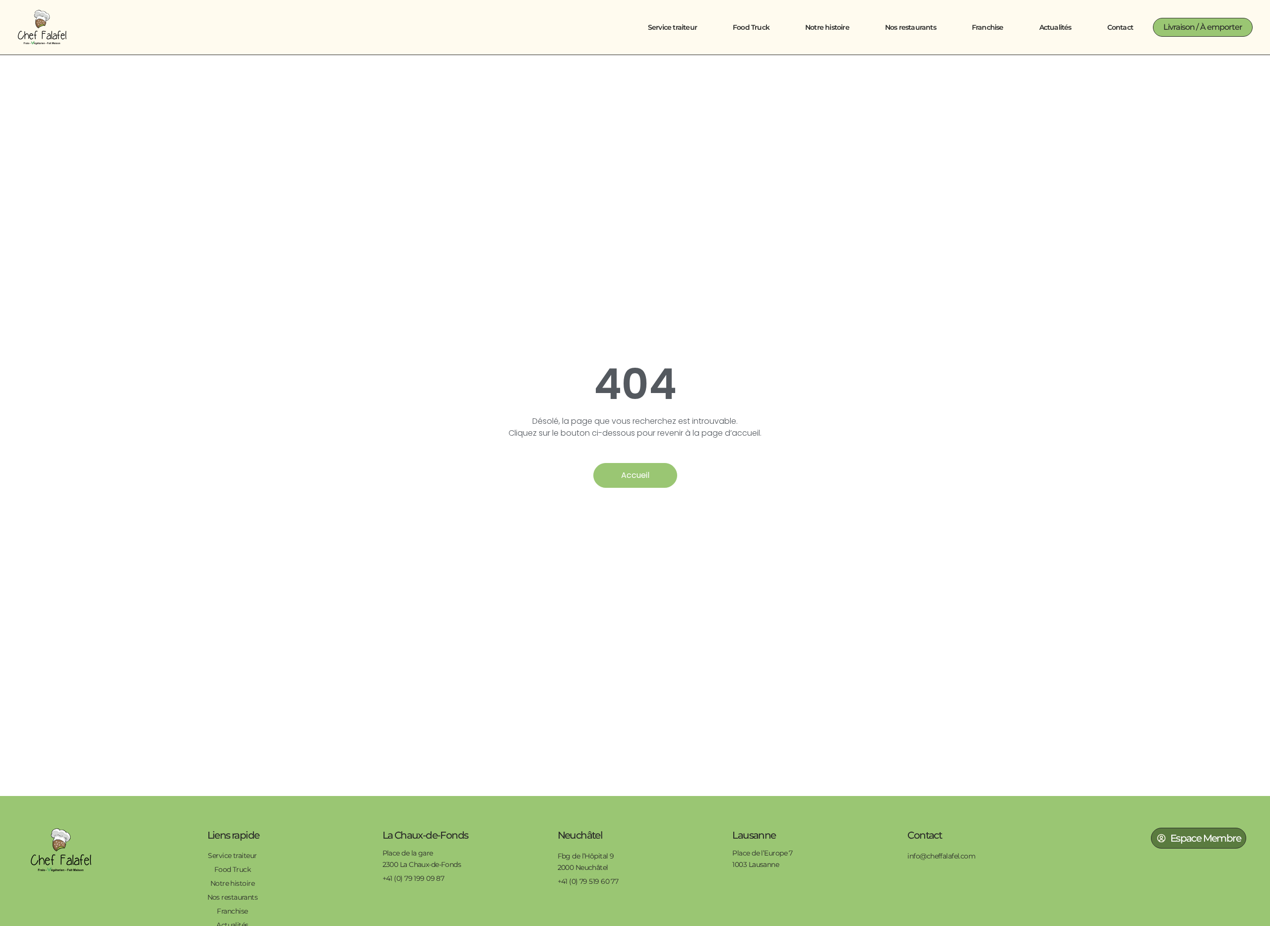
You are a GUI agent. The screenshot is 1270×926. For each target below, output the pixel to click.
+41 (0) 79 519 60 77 (588, 881)
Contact (1120, 27)
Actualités (1055, 27)
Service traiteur (672, 27)
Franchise (988, 27)
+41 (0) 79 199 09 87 (413, 878)
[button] (1203, 27)
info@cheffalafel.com (941, 856)
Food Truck (751, 27)
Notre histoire (827, 27)
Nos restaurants (910, 27)
